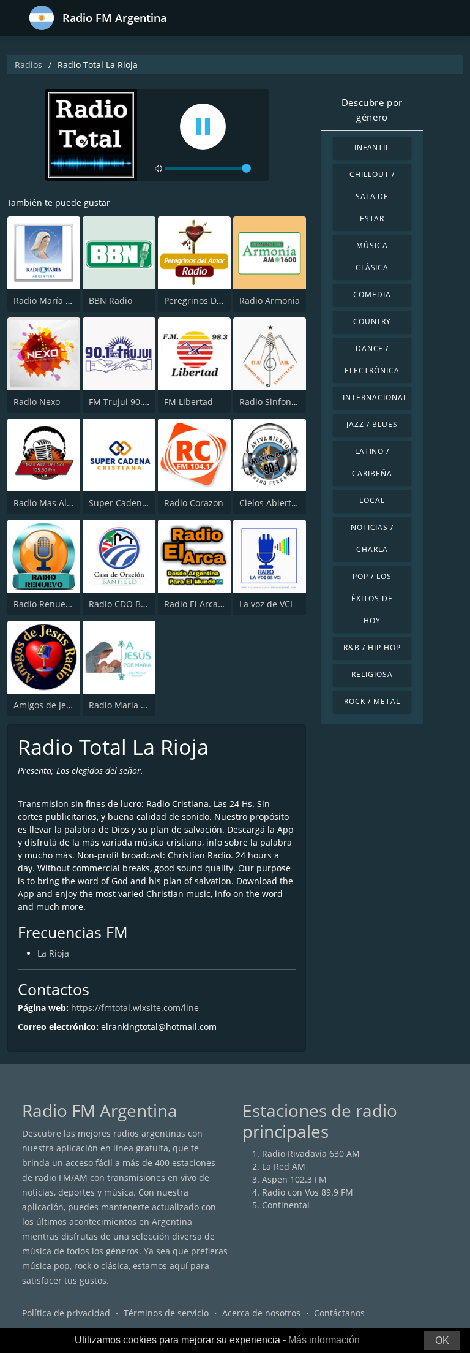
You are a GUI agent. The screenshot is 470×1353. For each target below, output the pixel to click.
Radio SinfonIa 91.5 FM (286, 401)
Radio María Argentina (59, 300)
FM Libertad (188, 401)
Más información (324, 1340)
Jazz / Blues (372, 424)
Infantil (372, 147)
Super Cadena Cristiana (137, 503)
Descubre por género (372, 109)
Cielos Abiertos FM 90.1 (287, 503)
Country (372, 321)
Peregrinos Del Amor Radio (219, 300)
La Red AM (283, 1166)
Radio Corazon (193, 503)
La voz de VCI (266, 604)
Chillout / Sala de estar (372, 196)
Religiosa (372, 674)
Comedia (372, 294)
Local (372, 500)
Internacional (375, 397)
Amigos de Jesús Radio (59, 705)
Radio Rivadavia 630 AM (311, 1153)
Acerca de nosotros (261, 1313)
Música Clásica (372, 256)
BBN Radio (110, 300)
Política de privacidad (66, 1313)
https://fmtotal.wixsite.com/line (135, 1008)
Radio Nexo (36, 401)
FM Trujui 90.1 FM (125, 401)
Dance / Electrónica (372, 359)
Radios (28, 64)
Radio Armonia (269, 300)
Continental (286, 1205)
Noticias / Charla (372, 538)
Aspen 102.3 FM (294, 1179)
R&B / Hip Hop (371, 647)
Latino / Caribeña (372, 462)
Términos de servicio (166, 1313)
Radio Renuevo (44, 604)
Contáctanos (339, 1313)
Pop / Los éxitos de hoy (372, 598)
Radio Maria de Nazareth (140, 705)
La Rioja (53, 953)
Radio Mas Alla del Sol (58, 503)
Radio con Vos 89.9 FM (307, 1192)
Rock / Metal (372, 701)
